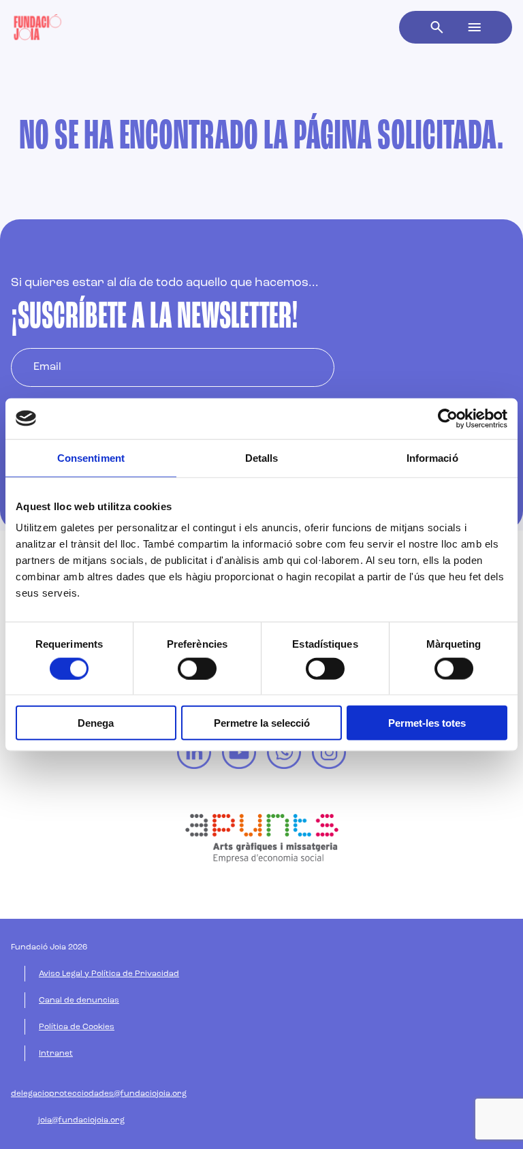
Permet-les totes (427, 723)
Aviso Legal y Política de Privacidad (109, 974)
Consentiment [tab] (91, 457)
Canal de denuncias (79, 1000)
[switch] (197, 668)
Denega (96, 723)
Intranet (56, 1054)
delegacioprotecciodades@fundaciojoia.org (99, 1094)
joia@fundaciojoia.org (81, 1120)
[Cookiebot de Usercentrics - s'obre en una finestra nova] (447, 418)
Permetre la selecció (262, 723)
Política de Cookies (76, 1027)
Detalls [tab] (262, 457)
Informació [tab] (432, 457)
